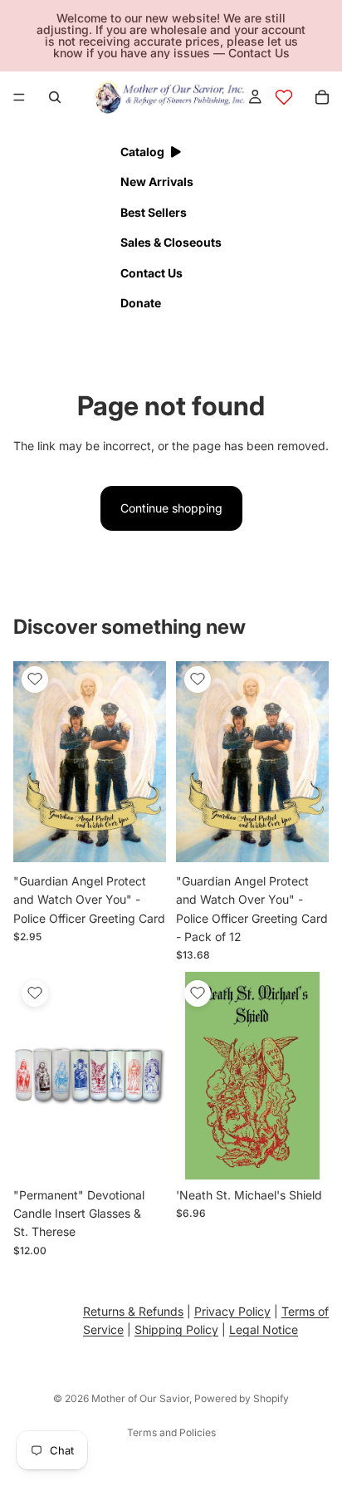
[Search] (55, 97)
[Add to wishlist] (35, 679)
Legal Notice (263, 1329)
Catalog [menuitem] (142, 152)
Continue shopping (171, 508)
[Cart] (322, 97)
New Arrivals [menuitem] (156, 181)
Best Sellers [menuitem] (153, 212)
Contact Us (259, 53)
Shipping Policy (176, 1329)
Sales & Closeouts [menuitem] (171, 242)
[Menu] (19, 97)
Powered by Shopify (241, 1398)
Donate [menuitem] (140, 303)
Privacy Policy (232, 1311)
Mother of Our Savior (140, 1398)
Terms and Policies (171, 1432)
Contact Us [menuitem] (151, 273)
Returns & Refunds (133, 1311)
